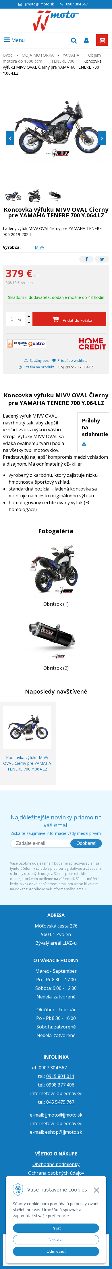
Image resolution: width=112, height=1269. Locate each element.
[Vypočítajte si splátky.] (26, 343)
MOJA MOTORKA (38, 55)
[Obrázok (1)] (56, 569)
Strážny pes (39, 360)
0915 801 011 (60, 1076)
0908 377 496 (60, 1085)
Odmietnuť (56, 1251)
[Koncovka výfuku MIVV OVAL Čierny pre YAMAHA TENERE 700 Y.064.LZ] (56, 129)
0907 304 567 (77, 4)
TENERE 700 (62, 61)
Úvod (8, 55)
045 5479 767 (60, 1102)
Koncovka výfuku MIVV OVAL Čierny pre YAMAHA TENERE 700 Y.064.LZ (27, 763)
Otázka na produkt (38, 367)
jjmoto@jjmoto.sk (39, 4)
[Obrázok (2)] (56, 638)
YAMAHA (71, 55)
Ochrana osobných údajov (56, 1173)
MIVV (39, 247)
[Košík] (102, 40)
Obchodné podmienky (56, 1164)
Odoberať (86, 843)
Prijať (56, 1228)
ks (19, 319)
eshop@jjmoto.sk (63, 1132)
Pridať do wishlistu (72, 360)
